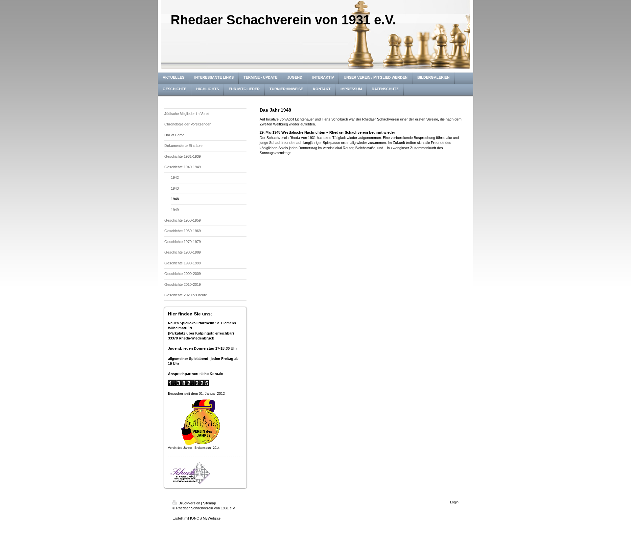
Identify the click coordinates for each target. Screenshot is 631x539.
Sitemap (209, 503)
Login (454, 502)
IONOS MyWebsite (205, 518)
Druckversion (189, 503)
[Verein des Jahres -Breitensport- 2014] (201, 422)
